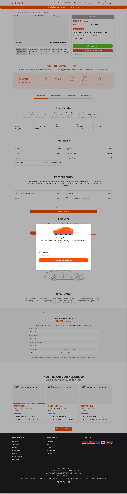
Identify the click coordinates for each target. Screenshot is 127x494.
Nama (41, 245)
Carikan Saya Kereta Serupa (63, 260)
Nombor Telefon (44, 252)
